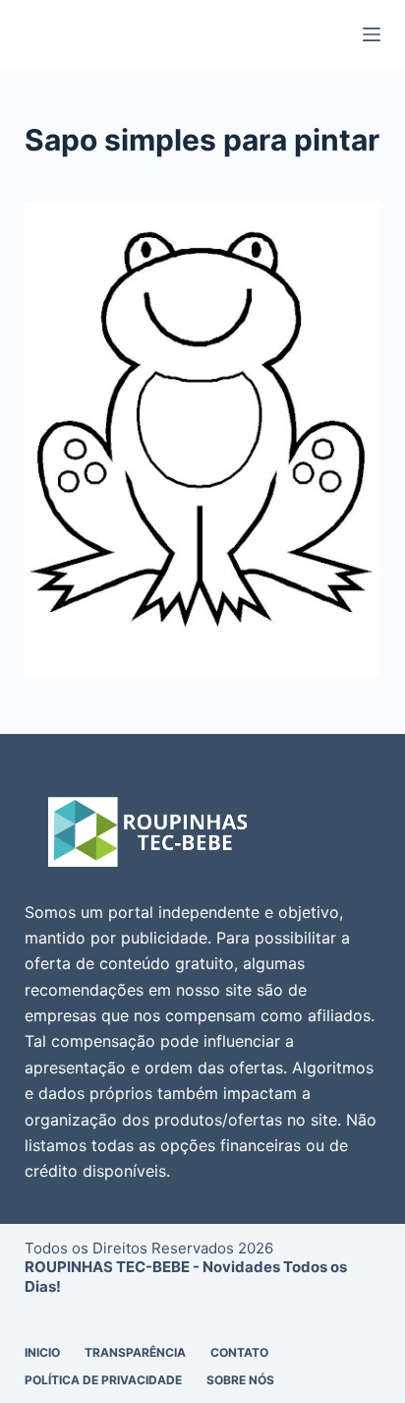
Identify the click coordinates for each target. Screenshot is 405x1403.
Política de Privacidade (103, 1379)
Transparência (135, 1352)
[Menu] (371, 34)
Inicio (42, 1352)
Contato (239, 1352)
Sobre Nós (240, 1379)
